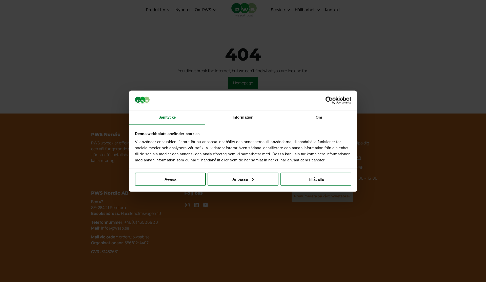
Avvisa (170, 179)
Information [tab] (243, 117)
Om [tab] (319, 117)
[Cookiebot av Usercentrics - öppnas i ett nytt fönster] (329, 100)
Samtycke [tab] (167, 117)
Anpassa (240, 179)
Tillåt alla (316, 179)
